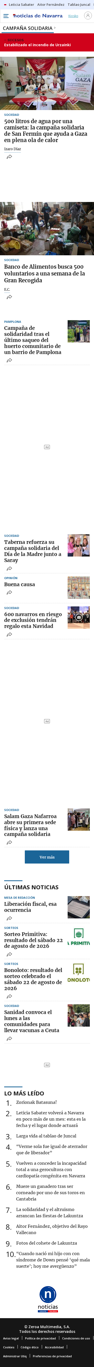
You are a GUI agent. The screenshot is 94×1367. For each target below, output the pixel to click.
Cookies (8, 1347)
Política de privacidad (40, 1338)
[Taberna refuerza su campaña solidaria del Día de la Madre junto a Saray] (79, 545)
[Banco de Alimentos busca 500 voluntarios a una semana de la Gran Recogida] (47, 228)
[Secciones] (5, 16)
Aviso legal (11, 1338)
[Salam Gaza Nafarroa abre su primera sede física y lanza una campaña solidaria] (79, 819)
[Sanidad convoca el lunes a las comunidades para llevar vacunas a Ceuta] (79, 1015)
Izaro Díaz (12, 149)
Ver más (47, 857)
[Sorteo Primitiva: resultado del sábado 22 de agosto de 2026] (79, 937)
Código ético (30, 1347)
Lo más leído (24, 1093)
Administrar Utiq (15, 1356)
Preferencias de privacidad (52, 1356)
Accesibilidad (54, 1347)
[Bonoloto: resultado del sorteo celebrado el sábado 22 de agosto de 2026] (79, 973)
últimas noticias (31, 887)
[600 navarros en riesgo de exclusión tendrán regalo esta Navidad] (79, 617)
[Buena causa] (79, 587)
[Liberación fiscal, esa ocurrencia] (79, 907)
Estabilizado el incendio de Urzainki (37, 44)
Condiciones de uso (76, 1338)
